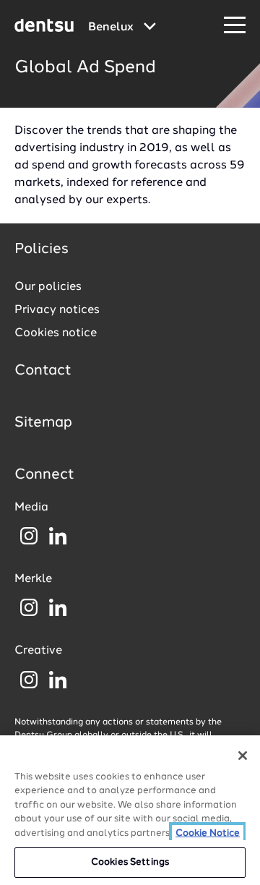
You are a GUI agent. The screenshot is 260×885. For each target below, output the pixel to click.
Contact (43, 371)
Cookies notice (55, 333)
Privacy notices (57, 310)
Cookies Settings (130, 862)
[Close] (243, 755)
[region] (130, 810)
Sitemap (43, 423)
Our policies (48, 287)
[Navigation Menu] (235, 26)
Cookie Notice (208, 833)
